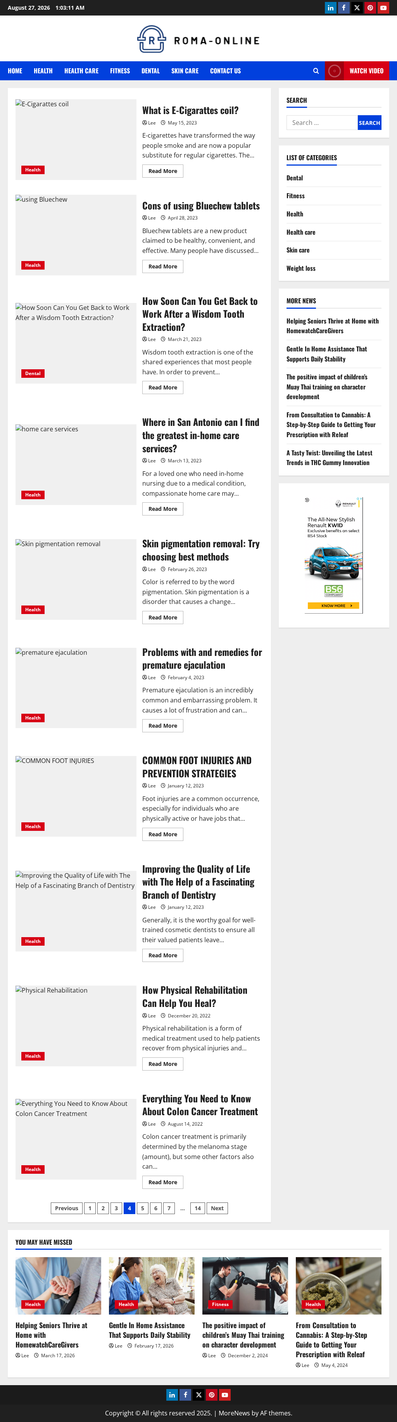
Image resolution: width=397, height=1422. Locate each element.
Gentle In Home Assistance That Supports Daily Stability (327, 353)
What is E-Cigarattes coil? (76, 139)
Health (43, 70)
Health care (81, 70)
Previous (66, 1208)
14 (198, 1208)
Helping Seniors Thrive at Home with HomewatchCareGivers (333, 326)
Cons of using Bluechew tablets (76, 235)
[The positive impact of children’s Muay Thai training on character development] (245, 1285)
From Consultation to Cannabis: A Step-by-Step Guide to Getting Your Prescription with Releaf (331, 424)
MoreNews (234, 1413)
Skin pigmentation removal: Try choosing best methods (76, 579)
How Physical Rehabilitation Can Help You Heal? (76, 1026)
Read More (165, 172)
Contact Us (225, 70)
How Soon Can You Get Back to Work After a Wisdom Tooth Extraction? (76, 343)
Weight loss (301, 268)
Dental (151, 70)
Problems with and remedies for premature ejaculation (76, 688)
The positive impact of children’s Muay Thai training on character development (327, 386)
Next (217, 1208)
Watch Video (366, 70)
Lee (152, 122)
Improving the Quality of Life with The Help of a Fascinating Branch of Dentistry (76, 911)
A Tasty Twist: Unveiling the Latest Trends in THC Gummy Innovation (330, 457)
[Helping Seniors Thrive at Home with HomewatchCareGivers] (58, 1285)
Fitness (120, 70)
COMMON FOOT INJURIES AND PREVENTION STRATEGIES (76, 796)
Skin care (184, 70)
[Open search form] (316, 70)
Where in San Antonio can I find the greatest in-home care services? (76, 464)
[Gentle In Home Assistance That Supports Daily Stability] (152, 1285)
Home (15, 70)
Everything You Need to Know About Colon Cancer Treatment (76, 1139)
